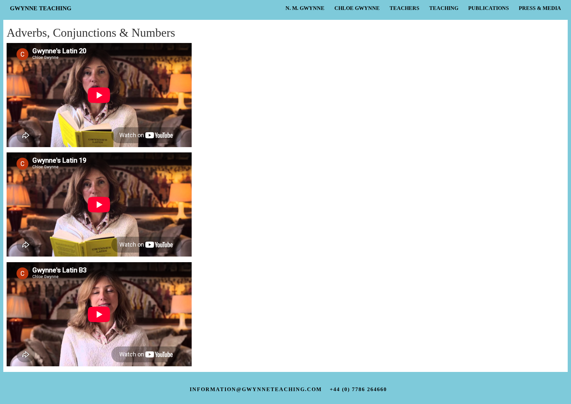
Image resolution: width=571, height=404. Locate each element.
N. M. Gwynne (305, 8)
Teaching (443, 8)
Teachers (404, 8)
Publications (488, 8)
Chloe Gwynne (357, 8)
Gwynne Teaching (40, 8)
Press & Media (540, 8)
